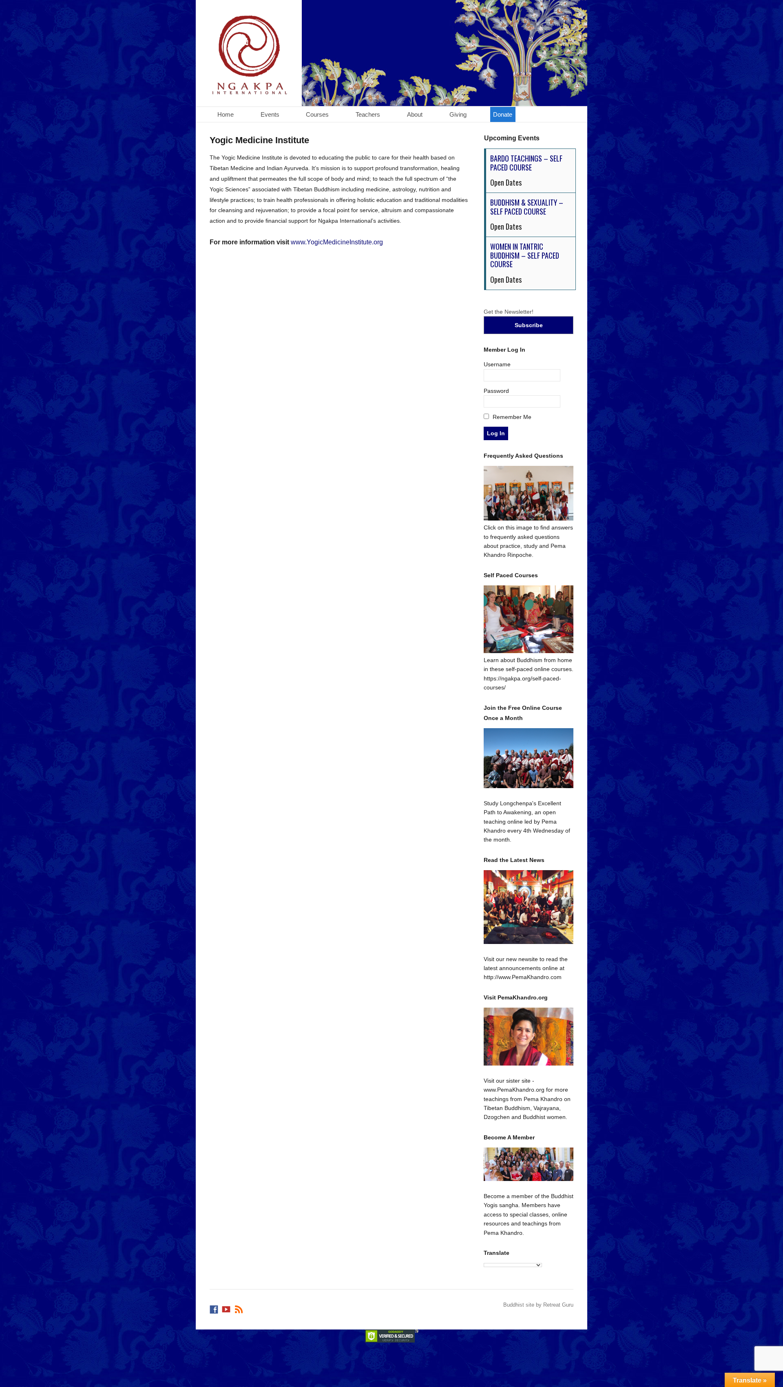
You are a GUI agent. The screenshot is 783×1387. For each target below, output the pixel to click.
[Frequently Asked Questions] (529, 518)
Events (270, 114)
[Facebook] (214, 1307)
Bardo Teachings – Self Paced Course (526, 163)
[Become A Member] (529, 1164)
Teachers (368, 114)
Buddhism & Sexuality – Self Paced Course (526, 207)
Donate (502, 114)
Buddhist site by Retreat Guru (538, 1305)
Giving (458, 114)
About (414, 114)
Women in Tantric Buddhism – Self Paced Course (524, 255)
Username (497, 364)
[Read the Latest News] (529, 907)
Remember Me (511, 417)
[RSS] (239, 1307)
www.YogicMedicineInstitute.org (337, 242)
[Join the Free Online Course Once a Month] (529, 758)
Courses (317, 114)
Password (496, 391)
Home (225, 114)
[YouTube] (227, 1307)
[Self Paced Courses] (529, 651)
